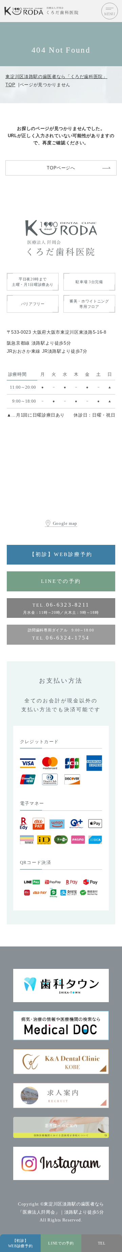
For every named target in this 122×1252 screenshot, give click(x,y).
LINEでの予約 (61, 581)
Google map (65, 523)
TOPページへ (61, 167)
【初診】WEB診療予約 (60, 554)
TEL (102, 1243)
